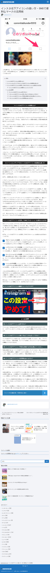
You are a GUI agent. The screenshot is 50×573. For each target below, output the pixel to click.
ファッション (5, 549)
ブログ (3, 551)
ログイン (18, 453)
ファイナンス (5, 546)
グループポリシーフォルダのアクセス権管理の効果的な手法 (37, 413)
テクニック (4, 534)
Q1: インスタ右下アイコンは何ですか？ (18, 92)
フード (3, 544)
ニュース (4, 539)
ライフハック (5, 556)
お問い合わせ (16, 571)
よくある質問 (10, 90)
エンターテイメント (6, 513)
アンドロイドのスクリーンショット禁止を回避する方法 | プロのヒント (13, 413)
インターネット (5, 508)
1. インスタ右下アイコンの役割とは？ (15, 81)
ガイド (3, 515)
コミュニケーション (6, 520)
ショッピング (5, 525)
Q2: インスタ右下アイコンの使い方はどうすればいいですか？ (23, 94)
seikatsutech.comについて (7, 571)
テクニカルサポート (6, 532)
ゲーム (3, 518)
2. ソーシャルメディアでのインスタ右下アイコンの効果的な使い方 (22, 83)
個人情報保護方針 (24, 571)
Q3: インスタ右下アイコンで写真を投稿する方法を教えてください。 (25, 96)
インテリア (4, 510)
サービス (4, 522)
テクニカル (4, 530)
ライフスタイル (5, 554)
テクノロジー (5, 537)
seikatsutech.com (7, 14)
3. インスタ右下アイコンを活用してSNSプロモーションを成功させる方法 (24, 85)
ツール (3, 527)
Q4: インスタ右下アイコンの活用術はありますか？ (21, 98)
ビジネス (4, 542)
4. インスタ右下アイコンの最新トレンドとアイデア (21, 87)
